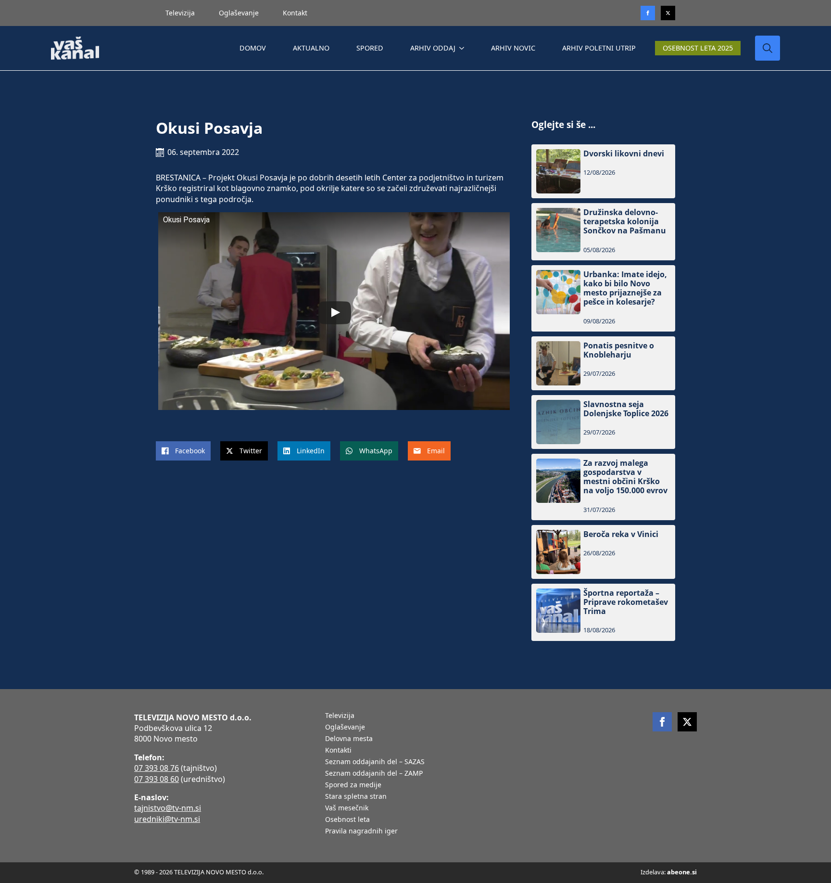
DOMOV (252, 47)
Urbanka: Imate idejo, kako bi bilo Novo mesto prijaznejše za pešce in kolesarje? (625, 288)
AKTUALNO (311, 47)
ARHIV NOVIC (513, 47)
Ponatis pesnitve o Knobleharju (618, 350)
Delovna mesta (349, 739)
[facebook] (662, 721)
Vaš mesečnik (346, 808)
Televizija (180, 12)
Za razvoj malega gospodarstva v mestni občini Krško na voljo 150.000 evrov (625, 477)
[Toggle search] (767, 48)
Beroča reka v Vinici (620, 534)
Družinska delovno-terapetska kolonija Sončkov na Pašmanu (624, 222)
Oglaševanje (239, 12)
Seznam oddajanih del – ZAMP (374, 774)
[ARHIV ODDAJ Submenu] (463, 48)
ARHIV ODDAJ (432, 47)
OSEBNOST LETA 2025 (698, 47)
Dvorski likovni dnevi (623, 153)
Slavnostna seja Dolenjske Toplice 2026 (625, 409)
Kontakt (295, 12)
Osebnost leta (347, 820)
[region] (125, 807)
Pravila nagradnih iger (361, 831)
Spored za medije (353, 785)
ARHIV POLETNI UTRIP (599, 47)
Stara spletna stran (356, 797)
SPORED (369, 47)
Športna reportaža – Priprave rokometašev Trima (625, 602)
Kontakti (338, 751)
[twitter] (668, 13)
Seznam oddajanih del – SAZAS (375, 762)
